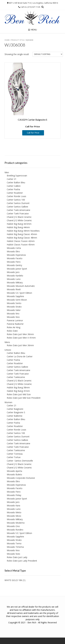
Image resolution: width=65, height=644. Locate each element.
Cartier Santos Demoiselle (20, 460)
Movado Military (15, 282)
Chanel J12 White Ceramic (19, 220)
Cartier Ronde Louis (16, 196)
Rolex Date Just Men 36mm (20, 334)
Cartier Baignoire (15, 408)
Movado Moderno (16, 522)
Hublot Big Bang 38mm (18, 387)
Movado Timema (15, 546)
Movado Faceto (14, 258)
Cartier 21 (11, 179)
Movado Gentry (14, 265)
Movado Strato (14, 306)
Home (7, 40)
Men (7, 172)
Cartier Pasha (13, 189)
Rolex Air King (13, 327)
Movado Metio (14, 512)
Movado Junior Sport (17, 268)
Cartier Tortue (14, 457)
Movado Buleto (14, 474)
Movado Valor (14, 310)
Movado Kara (13, 505)
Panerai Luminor (15, 320)
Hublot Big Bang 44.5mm (19, 223)
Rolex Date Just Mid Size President (24, 397)
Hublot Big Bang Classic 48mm (22, 237)
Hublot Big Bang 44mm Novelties (23, 230)
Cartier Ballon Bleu (16, 182)
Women (8, 402)
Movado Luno (14, 279)
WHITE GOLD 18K (13, 580)
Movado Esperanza (16, 254)
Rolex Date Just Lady (17, 557)
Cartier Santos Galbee (17, 206)
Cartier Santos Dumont (18, 203)
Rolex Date (12, 330)
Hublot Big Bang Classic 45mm (22, 234)
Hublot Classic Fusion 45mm (21, 244)
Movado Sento (14, 303)
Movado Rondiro (15, 529)
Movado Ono (13, 526)
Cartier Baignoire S (16, 412)
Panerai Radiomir (15, 323)
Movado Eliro (13, 251)
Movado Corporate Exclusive (21, 477)
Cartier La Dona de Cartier (19, 356)
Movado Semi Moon (17, 299)
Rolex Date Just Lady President (22, 560)
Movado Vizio (13, 553)
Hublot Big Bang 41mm (18, 390)
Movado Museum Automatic (21, 286)
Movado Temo (14, 543)
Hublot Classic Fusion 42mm (21, 241)
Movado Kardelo (15, 275)
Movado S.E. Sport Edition (19, 292)
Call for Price (33, 132)
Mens (7, 342)
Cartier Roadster (15, 192)
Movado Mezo (14, 515)
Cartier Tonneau (15, 453)
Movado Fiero (14, 261)
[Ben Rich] (32, 18)
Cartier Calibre (14, 185)
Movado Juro (13, 272)
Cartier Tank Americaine (18, 210)
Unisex (8, 349)
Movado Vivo (13, 317)
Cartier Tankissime (16, 377)
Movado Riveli (14, 289)
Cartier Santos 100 (16, 199)
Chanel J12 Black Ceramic (19, 217)
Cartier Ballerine (14, 415)
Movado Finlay (14, 495)
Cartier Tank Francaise (18, 213)
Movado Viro (13, 313)
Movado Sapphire (15, 296)
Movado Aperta (14, 471)
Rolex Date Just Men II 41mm (21, 337)
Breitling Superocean (17, 175)
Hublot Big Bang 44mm (18, 227)
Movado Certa (14, 248)
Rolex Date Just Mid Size (19, 394)
